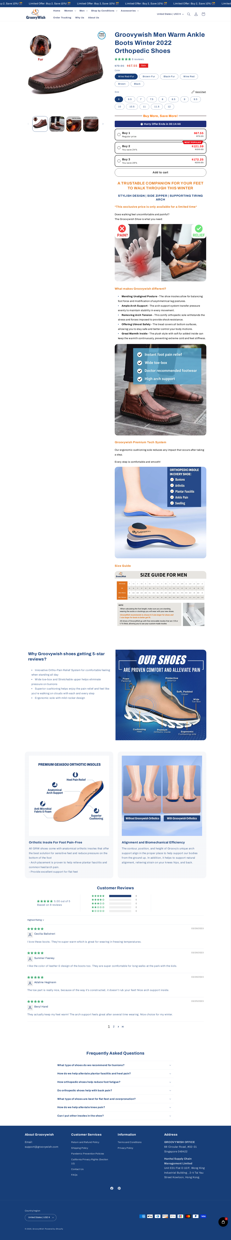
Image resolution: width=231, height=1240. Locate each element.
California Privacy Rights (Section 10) (89, 1161)
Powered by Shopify (54, 1229)
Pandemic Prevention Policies (87, 1153)
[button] (69, 10)
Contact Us (77, 1169)
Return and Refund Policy (85, 1142)
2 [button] (114, 1026)
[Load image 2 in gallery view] (57, 124)
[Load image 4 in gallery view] (90, 124)
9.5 (195, 99)
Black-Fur (169, 76)
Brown (122, 84)
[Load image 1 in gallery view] (40, 124)
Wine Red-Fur (126, 76)
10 (119, 106)
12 (169, 106)
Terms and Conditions (130, 1142)
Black (137, 84)
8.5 (173, 99)
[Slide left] (28, 124)
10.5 (132, 106)
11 (144, 106)
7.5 (151, 99)
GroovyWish (38, 1229)
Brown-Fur (149, 76)
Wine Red (189, 76)
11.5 (156, 106)
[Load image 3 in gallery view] (74, 124)
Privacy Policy (125, 1148)
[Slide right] (102, 124)
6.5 (130, 99)
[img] (35, 928)
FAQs (74, 1175)
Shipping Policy (79, 1148)
